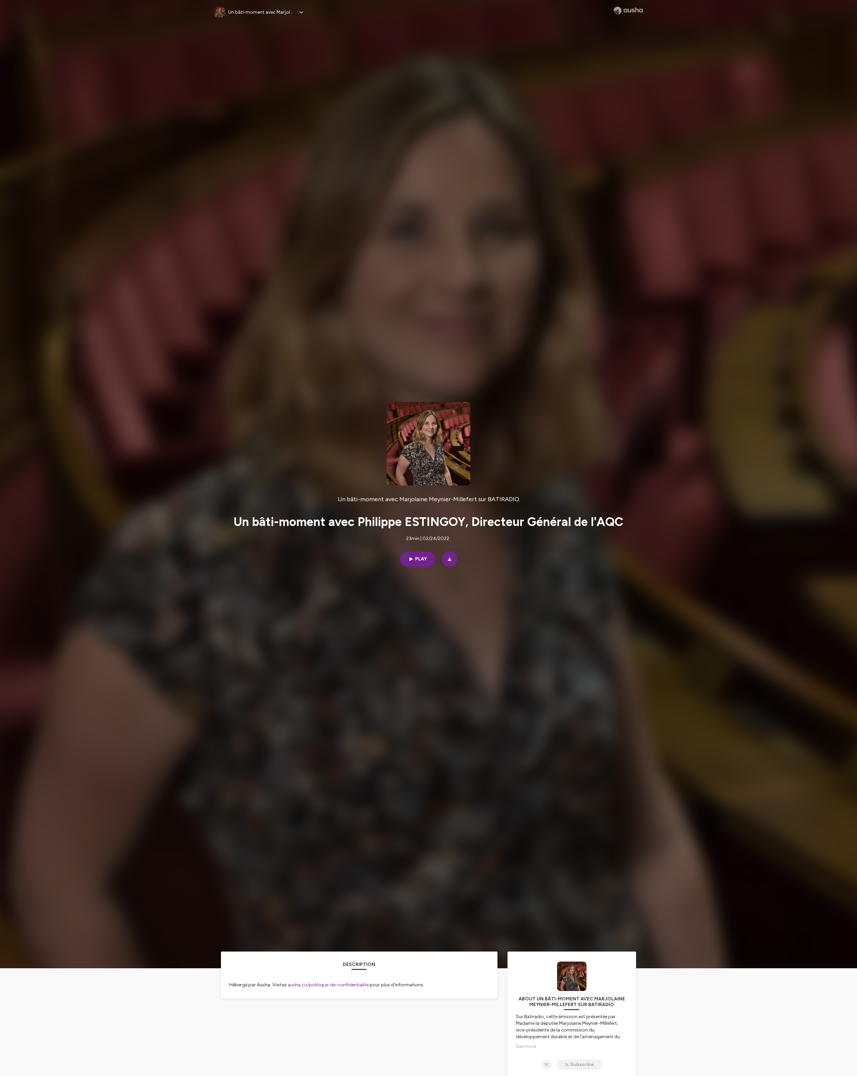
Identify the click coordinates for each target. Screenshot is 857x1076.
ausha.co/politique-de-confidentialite (328, 985)
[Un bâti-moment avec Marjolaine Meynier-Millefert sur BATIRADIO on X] (546, 1065)
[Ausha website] (628, 11)
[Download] (449, 559)
